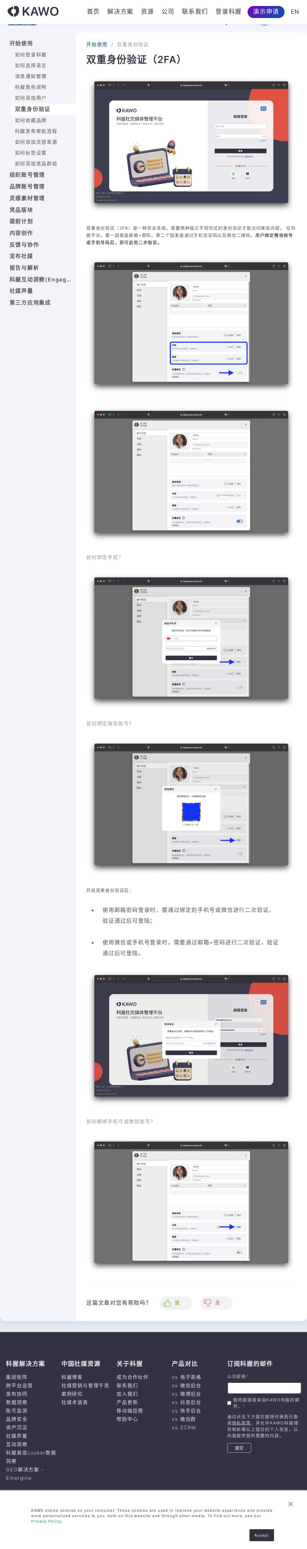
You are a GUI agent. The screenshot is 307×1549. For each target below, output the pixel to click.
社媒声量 (21, 291)
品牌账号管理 (27, 186)
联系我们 (195, 11)
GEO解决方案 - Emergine (25, 1473)
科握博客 (72, 1377)
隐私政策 (241, 1422)
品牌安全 (16, 1419)
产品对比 (185, 1363)
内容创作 (21, 233)
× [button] (291, 1502)
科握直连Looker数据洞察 (31, 1457)
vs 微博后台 (186, 1394)
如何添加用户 (31, 98)
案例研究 (72, 1394)
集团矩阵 (16, 1377)
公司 (168, 11)
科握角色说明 (31, 87)
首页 (93, 11)
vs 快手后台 (186, 1411)
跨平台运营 (19, 1385)
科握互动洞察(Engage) (41, 279)
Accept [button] (262, 1535)
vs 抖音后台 (186, 1402)
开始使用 (21, 43)
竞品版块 (21, 210)
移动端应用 (130, 1411)
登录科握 (229, 11)
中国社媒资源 (81, 1363)
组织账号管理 (27, 175)
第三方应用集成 (30, 302)
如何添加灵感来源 (36, 142)
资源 (147, 11)
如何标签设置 (31, 153)
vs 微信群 (184, 1419)
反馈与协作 (24, 245)
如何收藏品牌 (31, 120)
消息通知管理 (31, 76)
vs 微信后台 (186, 1385)
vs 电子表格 (186, 1377)
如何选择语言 (31, 65)
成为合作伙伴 (133, 1377)
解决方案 (120, 11)
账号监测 (16, 1411)
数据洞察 (16, 1402)
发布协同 (16, 1394)
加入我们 (127, 1394)
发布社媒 (21, 256)
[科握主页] (32, 12)
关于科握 (130, 1363)
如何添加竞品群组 (36, 164)
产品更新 (127, 1402)
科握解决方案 (25, 1363)
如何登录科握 (31, 55)
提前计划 (21, 221)
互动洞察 (16, 1444)
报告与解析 (24, 268)
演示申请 (266, 11)
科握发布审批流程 (36, 131)
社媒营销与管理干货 (85, 1385)
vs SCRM (184, 1427)
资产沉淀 (16, 1427)
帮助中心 (127, 1419)
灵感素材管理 (27, 198)
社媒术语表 (74, 1402)
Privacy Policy (46, 1520)
